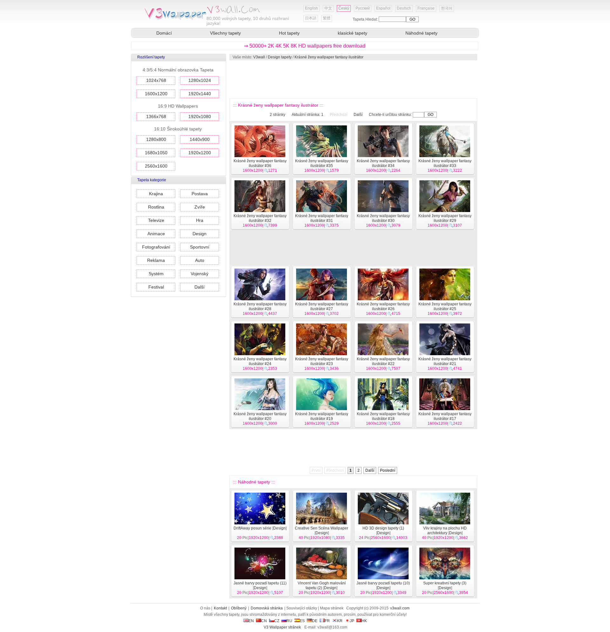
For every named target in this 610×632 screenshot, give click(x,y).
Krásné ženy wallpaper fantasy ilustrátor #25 (444, 306)
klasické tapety (352, 33)
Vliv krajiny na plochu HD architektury (445, 530)
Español (383, 8)
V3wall (259, 57)
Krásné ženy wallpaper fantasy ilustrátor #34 (383, 163)
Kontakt (220, 608)
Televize (156, 220)
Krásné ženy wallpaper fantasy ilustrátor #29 (444, 218)
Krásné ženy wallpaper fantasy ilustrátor (329, 57)
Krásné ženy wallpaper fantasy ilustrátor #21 (444, 361)
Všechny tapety (225, 33)
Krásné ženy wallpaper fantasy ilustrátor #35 (321, 163)
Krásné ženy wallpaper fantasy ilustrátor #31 (321, 218)
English (311, 8)
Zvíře (199, 207)
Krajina (156, 193)
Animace (156, 233)
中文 (328, 8)
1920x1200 (199, 152)
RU (289, 621)
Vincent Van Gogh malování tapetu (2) (322, 585)
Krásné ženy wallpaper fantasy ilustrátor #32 (260, 218)
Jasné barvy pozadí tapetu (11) (260, 583)
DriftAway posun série (252, 528)
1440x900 (200, 139)
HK (364, 621)
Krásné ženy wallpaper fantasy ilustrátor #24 (260, 361)
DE (314, 621)
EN (251, 621)
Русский (363, 8)
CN (264, 621)
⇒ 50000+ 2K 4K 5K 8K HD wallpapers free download (304, 46)
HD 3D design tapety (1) (383, 528)
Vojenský (199, 273)
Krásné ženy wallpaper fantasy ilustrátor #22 (383, 361)
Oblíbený (239, 608)
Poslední (387, 470)
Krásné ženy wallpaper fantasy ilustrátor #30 (383, 218)
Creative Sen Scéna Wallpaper (321, 528)
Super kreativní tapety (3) (444, 583)
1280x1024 (199, 80)
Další (199, 286)
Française (426, 8)
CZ (276, 621)
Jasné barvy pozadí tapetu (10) (383, 583)
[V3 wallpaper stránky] (175, 19)
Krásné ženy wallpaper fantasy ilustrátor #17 (444, 416)
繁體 (326, 18)
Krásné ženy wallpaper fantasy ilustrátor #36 (260, 163)
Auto (199, 260)
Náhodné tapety (421, 33)
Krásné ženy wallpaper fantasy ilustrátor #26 (383, 306)
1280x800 (156, 139)
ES (302, 621)
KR (339, 621)
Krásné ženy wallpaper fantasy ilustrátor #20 (260, 416)
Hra (199, 220)
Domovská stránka (267, 608)
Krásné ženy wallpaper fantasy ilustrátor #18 (383, 416)
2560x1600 (156, 166)
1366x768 (156, 116)
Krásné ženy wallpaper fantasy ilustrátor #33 (444, 163)
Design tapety (280, 57)
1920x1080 (199, 116)
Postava (200, 193)
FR (327, 621)
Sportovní (199, 246)
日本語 (310, 18)
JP (352, 621)
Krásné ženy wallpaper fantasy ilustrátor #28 (260, 306)
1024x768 (156, 80)
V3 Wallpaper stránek (282, 627)
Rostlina (156, 207)
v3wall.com (400, 608)
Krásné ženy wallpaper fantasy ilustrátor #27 (321, 306)
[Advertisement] (353, 79)
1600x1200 (156, 93)
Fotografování (156, 246)
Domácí (164, 33)
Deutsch (404, 8)
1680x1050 (156, 152)
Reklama (156, 260)
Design (200, 233)
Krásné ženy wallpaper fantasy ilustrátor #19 (321, 416)
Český (343, 8)
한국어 (446, 8)
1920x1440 (199, 93)
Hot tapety (289, 33)
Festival (156, 286)
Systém (156, 273)
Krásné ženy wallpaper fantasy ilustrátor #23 (321, 361)
